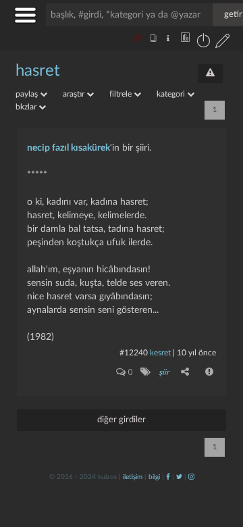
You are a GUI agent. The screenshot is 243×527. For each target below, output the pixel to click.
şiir (164, 372)
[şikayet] (210, 371)
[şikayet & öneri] (210, 73)
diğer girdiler (121, 420)
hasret (38, 71)
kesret (160, 353)
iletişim (132, 477)
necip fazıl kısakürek (68, 148)
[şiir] (145, 371)
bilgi (154, 477)
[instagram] (191, 477)
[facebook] (168, 477)
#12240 (133, 353)
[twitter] (179, 477)
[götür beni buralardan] (219, 458)
